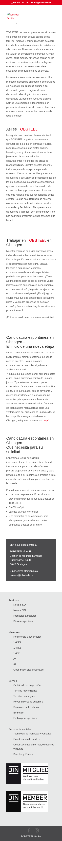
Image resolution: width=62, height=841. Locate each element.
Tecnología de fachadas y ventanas (32, 733)
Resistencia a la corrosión (27, 636)
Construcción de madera (26, 739)
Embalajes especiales (25, 718)
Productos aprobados (25, 615)
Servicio (13, 680)
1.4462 (17, 647)
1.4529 (17, 642)
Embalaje (18, 712)
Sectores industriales (20, 729)
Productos (14, 600)
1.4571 (17, 653)
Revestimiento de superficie (28, 701)
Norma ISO (19, 604)
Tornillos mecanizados (25, 690)
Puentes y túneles (23, 754)
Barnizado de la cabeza (26, 707)
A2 (14, 664)
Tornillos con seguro (24, 696)
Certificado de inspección (27, 685)
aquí (46, 420)
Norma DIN (19, 610)
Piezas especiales (23, 621)
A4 (14, 658)
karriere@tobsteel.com (22, 575)
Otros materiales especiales (28, 669)
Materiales (14, 632)
